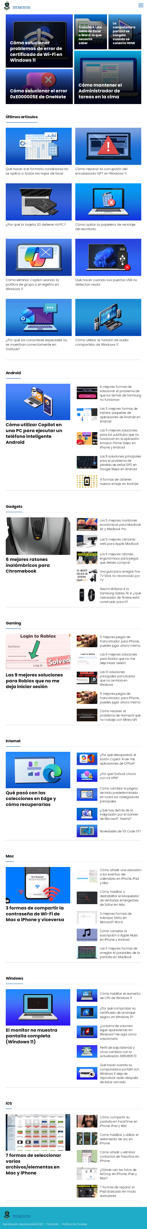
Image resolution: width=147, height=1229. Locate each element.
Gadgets (14, 506)
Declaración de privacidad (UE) (23, 1224)
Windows (14, 978)
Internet (13, 741)
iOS (9, 1103)
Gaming (13, 623)
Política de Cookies (74, 1224)
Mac (10, 856)
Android (13, 372)
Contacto (52, 1224)
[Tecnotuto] (17, 5)
